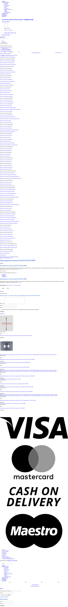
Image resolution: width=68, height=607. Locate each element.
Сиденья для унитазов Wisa (5, 73)
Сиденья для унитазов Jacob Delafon (7, 219)
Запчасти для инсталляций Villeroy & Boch (8, 174)
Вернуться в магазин (8, 30)
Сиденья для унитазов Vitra (5, 141)
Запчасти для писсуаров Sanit (6, 122)
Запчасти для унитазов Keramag (6, 200)
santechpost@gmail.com (36, 52)
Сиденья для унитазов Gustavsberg (7, 66)
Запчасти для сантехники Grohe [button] (6, 232)
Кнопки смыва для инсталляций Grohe (7, 238)
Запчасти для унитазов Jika (5, 154)
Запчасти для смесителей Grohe (6, 234)
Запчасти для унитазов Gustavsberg (7, 62)
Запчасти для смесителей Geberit (6, 103)
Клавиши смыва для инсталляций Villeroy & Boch (9, 176)
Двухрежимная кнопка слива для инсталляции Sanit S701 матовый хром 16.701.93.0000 (17, 359)
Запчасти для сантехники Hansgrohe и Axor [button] (8, 243)
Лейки (5, 10)
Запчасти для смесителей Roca (6, 47)
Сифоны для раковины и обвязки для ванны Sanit (9, 118)
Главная (3, 1)
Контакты (4, 16)
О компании (4, 15)
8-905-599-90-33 (58, 52)
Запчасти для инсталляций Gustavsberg (7, 64)
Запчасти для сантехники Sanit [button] (6, 113)
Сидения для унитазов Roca (5, 53)
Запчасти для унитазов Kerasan (6, 126)
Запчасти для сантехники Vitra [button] (6, 133)
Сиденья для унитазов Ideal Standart (7, 195)
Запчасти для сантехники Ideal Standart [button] (7, 187)
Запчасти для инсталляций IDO (6, 79)
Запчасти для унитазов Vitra (5, 137)
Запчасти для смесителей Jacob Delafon (8, 213)
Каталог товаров (5, 2)
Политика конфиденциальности (8, 558)
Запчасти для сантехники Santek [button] (6, 146)
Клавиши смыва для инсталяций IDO (7, 81)
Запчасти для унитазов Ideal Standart (7, 191)
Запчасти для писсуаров (4, 253)
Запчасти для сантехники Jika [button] (6, 152)
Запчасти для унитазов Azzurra (6, 159)
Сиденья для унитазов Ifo (5, 92)
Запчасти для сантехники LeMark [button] (6, 249)
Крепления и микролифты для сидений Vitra (8, 144)
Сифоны (5, 11)
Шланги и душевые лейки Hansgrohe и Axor (8, 247)
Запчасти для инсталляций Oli (6, 228)
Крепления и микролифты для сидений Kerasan (9, 129)
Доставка (4, 14)
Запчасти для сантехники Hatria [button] (6, 206)
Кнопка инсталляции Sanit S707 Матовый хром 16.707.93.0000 (12, 408)
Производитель (7, 257)
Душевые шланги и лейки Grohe (6, 241)
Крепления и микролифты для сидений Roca (8, 55)
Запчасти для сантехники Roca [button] (6, 45)
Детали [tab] (3, 275)
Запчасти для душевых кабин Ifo (6, 96)
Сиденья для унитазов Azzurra (6, 161)
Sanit (12, 257)
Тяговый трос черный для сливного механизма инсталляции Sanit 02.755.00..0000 (16, 335)
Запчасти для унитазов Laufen (6, 182)
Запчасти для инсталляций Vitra (6, 139)
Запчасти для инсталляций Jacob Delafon (8, 217)
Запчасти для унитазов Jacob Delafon (7, 215)
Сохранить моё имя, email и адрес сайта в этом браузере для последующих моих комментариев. (20, 309)
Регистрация (2, 605)
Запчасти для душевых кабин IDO (6, 85)
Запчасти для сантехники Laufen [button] (6, 180)
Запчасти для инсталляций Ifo (6, 90)
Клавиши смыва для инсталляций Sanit (7, 116)
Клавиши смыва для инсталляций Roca (7, 57)
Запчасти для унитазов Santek (6, 148)
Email (1, 307)
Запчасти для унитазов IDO (5, 77)
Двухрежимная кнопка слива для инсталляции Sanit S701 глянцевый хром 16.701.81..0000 (17, 400)
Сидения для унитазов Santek (6, 150)
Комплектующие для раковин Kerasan (7, 131)
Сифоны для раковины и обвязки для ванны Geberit (10, 109)
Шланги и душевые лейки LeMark (6, 251)
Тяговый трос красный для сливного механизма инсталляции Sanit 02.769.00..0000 (16, 391)
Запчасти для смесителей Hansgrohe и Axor (8, 245)
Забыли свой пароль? (4, 596)
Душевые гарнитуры (8, 9)
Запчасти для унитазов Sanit (5, 120)
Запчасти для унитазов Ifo (5, 88)
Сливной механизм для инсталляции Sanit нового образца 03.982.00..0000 (14, 367)
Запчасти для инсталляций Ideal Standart (8, 193)
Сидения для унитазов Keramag (6, 202)
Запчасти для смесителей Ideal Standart (7, 189)
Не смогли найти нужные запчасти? (17, 19)
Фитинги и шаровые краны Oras (6, 167)
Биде (5, 7)
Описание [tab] (4, 274)
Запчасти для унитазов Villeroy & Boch (7, 172)
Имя (1, 305)
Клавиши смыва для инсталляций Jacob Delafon (9, 221)
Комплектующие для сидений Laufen (7, 185)
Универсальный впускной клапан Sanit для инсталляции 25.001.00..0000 (14, 383)
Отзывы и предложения (7, 557)
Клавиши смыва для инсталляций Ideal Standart (9, 197)
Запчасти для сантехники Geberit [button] (6, 98)
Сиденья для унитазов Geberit (6, 105)
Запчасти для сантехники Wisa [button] (6, 68)
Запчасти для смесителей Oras (6, 165)
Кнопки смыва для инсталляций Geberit (8, 107)
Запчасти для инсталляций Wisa (6, 70)
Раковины (6, 3)
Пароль (2, 603)
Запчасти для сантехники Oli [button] (5, 225)
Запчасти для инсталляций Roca (6, 51)
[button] (5, 21)
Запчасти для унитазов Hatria (5, 208)
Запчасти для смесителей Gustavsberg (7, 60)
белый (8, 288)
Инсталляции (7, 5)
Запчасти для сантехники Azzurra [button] (6, 157)
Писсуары (6, 6)
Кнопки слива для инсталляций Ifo (7, 94)
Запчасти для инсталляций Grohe (6, 236)
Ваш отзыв (2, 303)
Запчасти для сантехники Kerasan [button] (6, 124)
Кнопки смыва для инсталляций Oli (7, 230)
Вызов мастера (5, 13)
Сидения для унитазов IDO (5, 83)
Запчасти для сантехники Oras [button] (6, 163)
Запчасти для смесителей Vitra (6, 135)
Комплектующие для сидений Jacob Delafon (8, 223)
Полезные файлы (5, 556)
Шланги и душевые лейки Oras (6, 169)
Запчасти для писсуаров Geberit (6, 111)
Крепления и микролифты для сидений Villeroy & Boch (10, 178)
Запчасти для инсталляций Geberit (7, 101)
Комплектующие (7, 12)
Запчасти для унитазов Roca (5, 49)
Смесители (6, 8)
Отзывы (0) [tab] (4, 276)
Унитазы (6, 4)
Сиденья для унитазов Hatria (5, 210)
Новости (3, 555)
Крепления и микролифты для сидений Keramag (9, 204)
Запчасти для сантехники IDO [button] (6, 75)
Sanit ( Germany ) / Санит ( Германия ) (14, 285)
